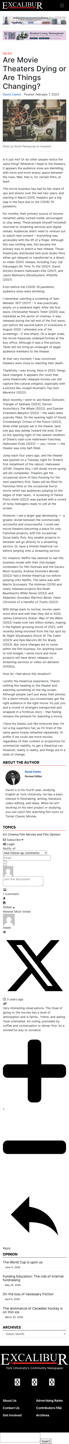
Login (10, 844)
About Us (9, 1400)
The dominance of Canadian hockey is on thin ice (33, 1310)
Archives (42, 1415)
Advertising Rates (49, 1400)
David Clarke (12, 94)
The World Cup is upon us (23, 1262)
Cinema (13, 834)
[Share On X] (34, 965)
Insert (46, 1441)
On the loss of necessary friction (28, 1294)
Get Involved (12, 1415)
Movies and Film (37, 834)
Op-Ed (7, 53)
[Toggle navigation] (62, 5)
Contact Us (11, 1408)
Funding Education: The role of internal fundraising (33, 1278)
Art (5, 834)
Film (22, 834)
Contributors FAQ (49, 1408)
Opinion (55, 834)
